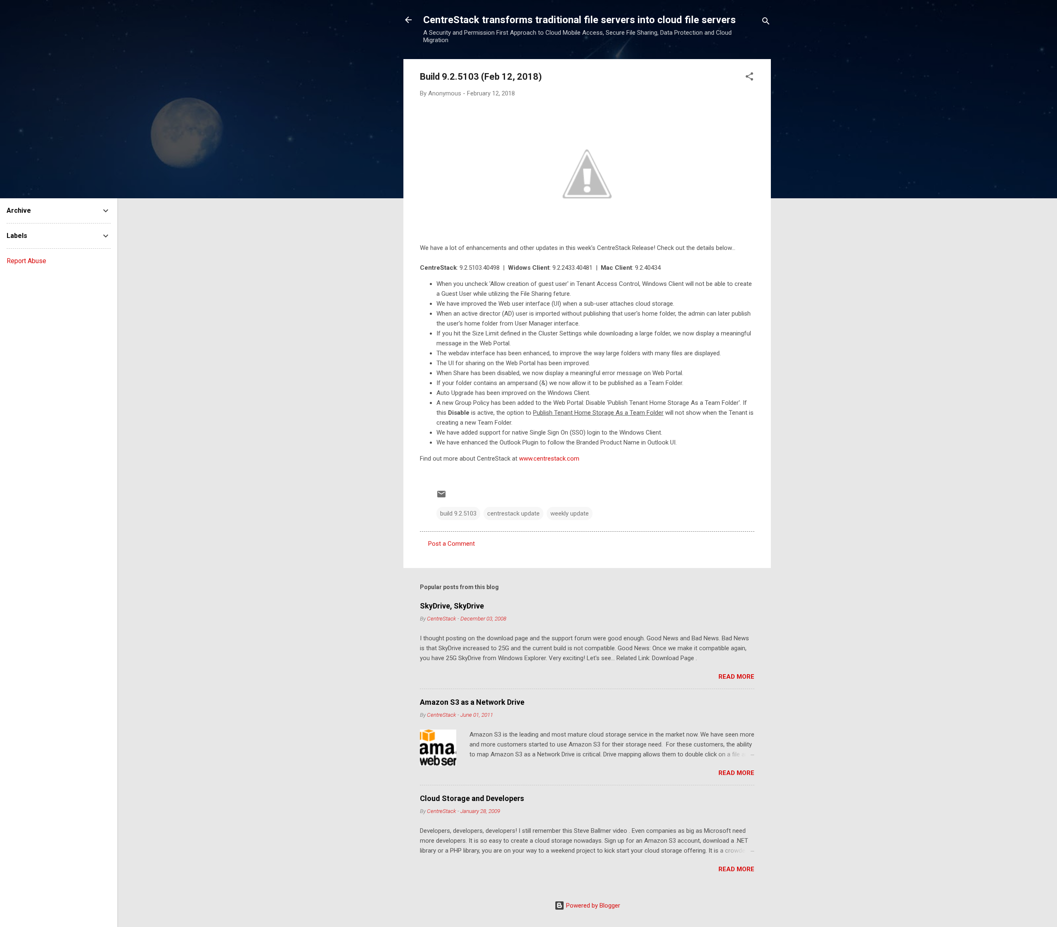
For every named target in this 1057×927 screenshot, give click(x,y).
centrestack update (513, 513)
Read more (736, 676)
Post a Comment (451, 543)
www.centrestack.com (549, 458)
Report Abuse (26, 261)
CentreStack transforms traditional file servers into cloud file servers (579, 20)
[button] (749, 77)
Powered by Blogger (592, 905)
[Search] (766, 22)
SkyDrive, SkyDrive (452, 605)
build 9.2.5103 (458, 513)
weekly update (569, 513)
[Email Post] (441, 497)
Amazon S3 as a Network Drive (472, 702)
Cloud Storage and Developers (472, 798)
